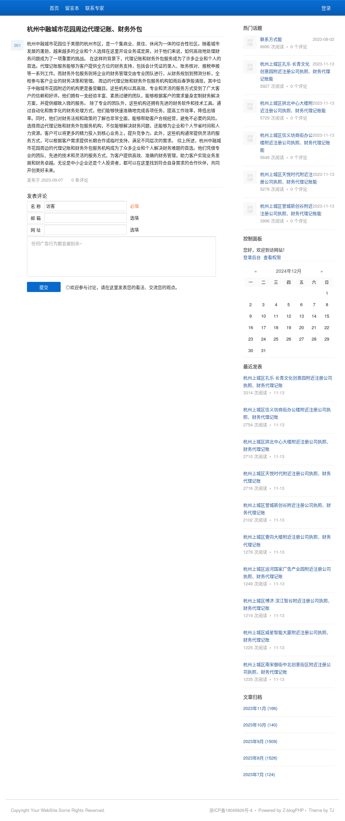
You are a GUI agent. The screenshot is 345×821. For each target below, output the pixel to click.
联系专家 (94, 7)
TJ (332, 810)
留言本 (72, 7)
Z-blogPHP (293, 810)
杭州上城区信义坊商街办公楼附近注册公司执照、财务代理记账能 (295, 142)
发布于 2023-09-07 (45, 180)
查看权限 (272, 257)
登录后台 (252, 257)
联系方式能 (271, 39)
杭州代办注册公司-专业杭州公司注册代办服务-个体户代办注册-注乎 (21, 7)
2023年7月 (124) (259, 774)
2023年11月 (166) (260, 708)
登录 (326, 7)
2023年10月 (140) (260, 724)
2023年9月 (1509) (260, 741)
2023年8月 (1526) (260, 757)
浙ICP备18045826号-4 (230, 810)
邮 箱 (36, 218)
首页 (54, 7)
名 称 (36, 206)
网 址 (36, 230)
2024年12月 (289, 270)
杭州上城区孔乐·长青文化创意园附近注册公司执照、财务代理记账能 (295, 71)
